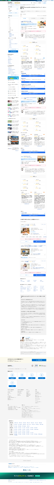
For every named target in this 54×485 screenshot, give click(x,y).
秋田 (31, 422)
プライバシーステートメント (38, 394)
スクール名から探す (20, 393)
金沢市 (24, 427)
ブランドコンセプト (37, 397)
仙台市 (29, 422)
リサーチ (29, 482)
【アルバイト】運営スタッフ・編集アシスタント (12, 406)
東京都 (9, 56)
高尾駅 (21, 280)
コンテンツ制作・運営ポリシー (38, 401)
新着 (8, 394)
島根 (18, 432)
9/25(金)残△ (33, 236)
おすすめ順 (24, 18)
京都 (18, 429)
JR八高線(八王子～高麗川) (11, 72)
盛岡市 (25, 422)
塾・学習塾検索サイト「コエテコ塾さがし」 (26, 409)
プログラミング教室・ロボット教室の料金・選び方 (13, 84)
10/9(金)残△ (40, 236)
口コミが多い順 (33, 18)
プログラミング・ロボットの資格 (12, 95)
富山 (18, 427)
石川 (22, 427)
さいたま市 (29, 424)
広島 (26, 432)
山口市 (32, 432)
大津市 (16, 429)
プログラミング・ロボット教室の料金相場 (42, 15)
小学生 (10, 27)
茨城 (14, 424)
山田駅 (41, 280)
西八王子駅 (35, 280)
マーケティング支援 (25, 482)
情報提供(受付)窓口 (28, 395)
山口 (30, 432)
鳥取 (14, 432)
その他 (41, 482)
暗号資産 (36, 482)
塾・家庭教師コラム (10, 396)
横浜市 (42, 424)
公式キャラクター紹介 (37, 398)
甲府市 (32, 427)
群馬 (23, 424)
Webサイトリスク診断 (26, 466)
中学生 (10, 28)
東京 (36, 424)
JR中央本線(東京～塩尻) (11, 69)
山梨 (30, 427)
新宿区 (38, 424)
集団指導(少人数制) (11, 34)
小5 (9, 24)
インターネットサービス (10, 482)
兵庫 (26, 429)
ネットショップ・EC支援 (15, 482)
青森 (19, 422)
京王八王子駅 (42, 281)
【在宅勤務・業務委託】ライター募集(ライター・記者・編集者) (14, 407)
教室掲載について (28, 393)
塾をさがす (17, 150)
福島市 (41, 422)
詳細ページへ (27, 241)
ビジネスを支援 (19, 482)
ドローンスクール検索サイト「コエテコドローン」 (27, 407)
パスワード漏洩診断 (21, 466)
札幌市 (17, 422)
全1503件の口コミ (31, 22)
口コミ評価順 (42, 18)
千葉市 (34, 424)
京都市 (20, 429)
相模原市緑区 (10, 59)
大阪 (22, 429)
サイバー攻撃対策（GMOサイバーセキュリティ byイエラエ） (17, 467)
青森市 (21, 422)
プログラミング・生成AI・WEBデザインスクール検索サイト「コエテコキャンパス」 (30, 406)
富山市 (20, 427)
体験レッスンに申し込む (39, 241)
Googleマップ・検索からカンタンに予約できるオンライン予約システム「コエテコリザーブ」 (31, 411)
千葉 (32, 424)
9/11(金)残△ (27, 236)
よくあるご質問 (44, 1)
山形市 (37, 422)
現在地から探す (19, 395)
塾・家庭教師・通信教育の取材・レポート (12, 397)
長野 (34, 427)
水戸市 (16, 424)
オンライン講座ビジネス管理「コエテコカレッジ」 (27, 412)
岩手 (23, 422)
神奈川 (40, 424)
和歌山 (35, 429)
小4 (9, 23)
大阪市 (24, 429)
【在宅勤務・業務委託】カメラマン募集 (12, 408)
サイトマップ (36, 400)
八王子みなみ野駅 (22, 281)
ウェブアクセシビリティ (37, 399)
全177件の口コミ (30, 99)
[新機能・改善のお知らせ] (31, 3)
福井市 (28, 427)
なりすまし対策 (32, 467)
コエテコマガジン (9, 393)
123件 (34, 261)
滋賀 (14, 429)
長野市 (36, 427)
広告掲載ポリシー (37, 402)
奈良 (30, 429)
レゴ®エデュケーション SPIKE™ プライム (13, 44)
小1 (9, 19)
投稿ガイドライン (37, 395)
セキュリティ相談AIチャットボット (31, 466)
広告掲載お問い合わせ (28, 394)
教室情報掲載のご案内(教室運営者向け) (39, 1)
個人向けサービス (38, 482)
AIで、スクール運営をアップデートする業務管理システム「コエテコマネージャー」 (30, 410)
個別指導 (10, 36)
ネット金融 (33, 482)
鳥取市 (16, 432)
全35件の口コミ (30, 157)
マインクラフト (11, 39)
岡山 (22, 432)
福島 (39, 422)
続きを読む (35, 115)
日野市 (9, 62)
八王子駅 (35, 281)
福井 (26, 427)
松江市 (20, 432)
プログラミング (9, 395)
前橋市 (25, 424)
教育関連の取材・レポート (10, 399)
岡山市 (24, 432)
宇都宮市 (21, 424)
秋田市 (33, 422)
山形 (35, 422)
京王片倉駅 (28, 281)
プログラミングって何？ (11, 80)
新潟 (14, 427)
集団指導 (10, 33)
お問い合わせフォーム (41, 352)
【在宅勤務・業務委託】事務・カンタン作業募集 (12, 409)
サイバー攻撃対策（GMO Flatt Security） (26, 467)
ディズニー (10, 47)
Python (10, 45)
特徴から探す (19, 394)
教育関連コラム (9, 398)
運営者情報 (27, 396)
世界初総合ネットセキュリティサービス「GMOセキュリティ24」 (13, 466)
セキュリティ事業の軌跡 (36, 467)
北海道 (15, 422)
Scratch (10, 42)
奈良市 (32, 429)
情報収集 (31, 482)
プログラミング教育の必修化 (12, 82)
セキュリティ (22, 482)
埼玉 (27, 424)
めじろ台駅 (28, 280)
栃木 (18, 424)
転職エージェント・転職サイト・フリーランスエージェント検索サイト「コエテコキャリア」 (31, 408)
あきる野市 (10, 63)
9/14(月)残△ (30, 236)
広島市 (28, 432)
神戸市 (28, 429)
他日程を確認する (45, 236)
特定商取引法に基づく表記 (37, 393)
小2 (9, 20)
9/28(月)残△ (37, 236)
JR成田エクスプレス (11, 73)
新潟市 (16, 427)
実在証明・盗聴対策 (10, 467)
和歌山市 (37, 429)
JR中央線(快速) (10, 70)
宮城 (27, 422)
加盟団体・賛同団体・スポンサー (38, 396)
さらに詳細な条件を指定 (13, 49)
